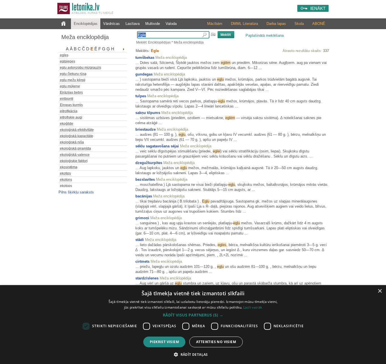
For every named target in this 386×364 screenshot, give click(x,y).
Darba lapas (276, 23)
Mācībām (214, 23)
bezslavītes (145, 179)
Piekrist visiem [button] (164, 341)
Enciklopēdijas (85, 23)
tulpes (140, 96)
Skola (299, 23)
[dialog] (193, 324)
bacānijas (143, 196)
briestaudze (145, 129)
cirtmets (142, 261)
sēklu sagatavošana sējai (157, 146)
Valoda (171, 23)
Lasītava (132, 23)
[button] (193, 315)
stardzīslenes (147, 278)
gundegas (144, 74)
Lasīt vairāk (252, 307)
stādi (139, 240)
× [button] (380, 291)
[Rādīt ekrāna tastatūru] (213, 34)
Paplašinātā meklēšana (265, 35)
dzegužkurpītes (148, 163)
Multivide (152, 23)
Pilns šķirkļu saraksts (76, 192)
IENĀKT (318, 8)
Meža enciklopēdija (85, 37)
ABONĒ (318, 23)
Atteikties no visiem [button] (216, 341)
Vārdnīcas (111, 23)
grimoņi (142, 218)
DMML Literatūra (244, 23)
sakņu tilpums (147, 113)
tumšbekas (144, 57)
